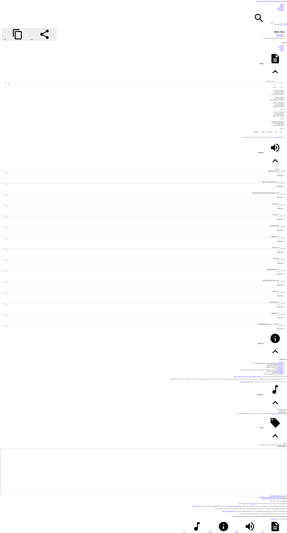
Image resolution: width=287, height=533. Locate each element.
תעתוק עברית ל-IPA (267, 497)
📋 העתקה (275, 87)
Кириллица (269, 132)
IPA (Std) (263, 132)
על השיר (281, 48)
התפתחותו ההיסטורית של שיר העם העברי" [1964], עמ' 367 (248, 376)
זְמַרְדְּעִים (261, 497)
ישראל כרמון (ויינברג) (271, 269)
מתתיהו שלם (279, 34)
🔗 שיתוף (281, 87)
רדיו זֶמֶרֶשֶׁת (280, 7)
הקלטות (280, 46)
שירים (282, 3)
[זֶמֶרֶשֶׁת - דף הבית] (284, 501)
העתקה (4, 39)
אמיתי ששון (280, 367)
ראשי (285, 24)
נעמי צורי (274, 214)
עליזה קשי (274, 203)
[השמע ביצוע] (5, 82)
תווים (281, 49)
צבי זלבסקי (281, 368)
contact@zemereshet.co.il (245, 381)
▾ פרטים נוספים (280, 175)
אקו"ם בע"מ (253, 503)
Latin (276, 132)
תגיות (282, 50)
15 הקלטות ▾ (280, 82)
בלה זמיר (274, 280)
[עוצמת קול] (276, 83)
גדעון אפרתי (273, 236)
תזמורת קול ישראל (272, 171)
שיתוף (32, 39)
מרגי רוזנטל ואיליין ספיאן (277, 363)
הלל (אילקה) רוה (272, 302)
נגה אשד (281, 372)
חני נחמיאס (280, 374)
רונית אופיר (273, 313)
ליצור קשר (194, 506)
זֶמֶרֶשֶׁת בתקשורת (266, 498)
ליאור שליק (280, 366)
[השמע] (3, 171)
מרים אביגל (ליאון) (272, 192)
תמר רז (274, 258)
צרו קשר (276, 498)
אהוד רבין (274, 247)
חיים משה (281, 370)
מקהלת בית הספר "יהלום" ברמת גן (260, 192)
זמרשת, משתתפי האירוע (263, 324)
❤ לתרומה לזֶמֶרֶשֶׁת (282, 446)
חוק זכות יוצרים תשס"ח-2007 (229, 511)
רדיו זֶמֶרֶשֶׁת (282, 497)
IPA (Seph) (256, 132)
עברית (281, 132)
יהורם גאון (281, 362)
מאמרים (281, 10)
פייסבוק (271, 498)
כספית (272, 519)
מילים (281, 45)
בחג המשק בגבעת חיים (278, 371)
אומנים (281, 5)
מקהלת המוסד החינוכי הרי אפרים (269, 182)
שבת (284, 443)
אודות (279, 498)
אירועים (281, 6)
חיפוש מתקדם (280, 9)
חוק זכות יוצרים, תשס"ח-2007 (234, 506)
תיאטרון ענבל (273, 225)
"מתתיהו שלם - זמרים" (276, 137)
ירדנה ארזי (281, 364)
